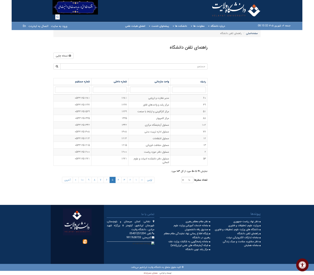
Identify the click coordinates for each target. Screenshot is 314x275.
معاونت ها (198, 26)
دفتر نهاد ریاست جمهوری (246, 221)
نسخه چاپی (62, 56)
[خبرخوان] (69, 241)
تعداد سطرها (201, 180)
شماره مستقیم (82, 82)
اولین (149, 180)
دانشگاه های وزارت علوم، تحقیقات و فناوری (237, 229)
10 (82, 180)
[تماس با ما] (80, 241)
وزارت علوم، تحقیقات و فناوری (243, 225)
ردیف (203, 82)
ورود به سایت (59, 26)
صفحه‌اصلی (252, 33)
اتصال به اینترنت (38, 26)
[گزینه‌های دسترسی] (302, 264)
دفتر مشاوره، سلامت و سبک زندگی (241, 241)
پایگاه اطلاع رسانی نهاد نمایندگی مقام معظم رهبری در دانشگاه (187, 235)
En (24, 26)
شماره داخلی (120, 82)
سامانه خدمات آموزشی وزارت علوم (191, 225)
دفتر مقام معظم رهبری (197, 221)
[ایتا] (85, 241)
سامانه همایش (251, 245)
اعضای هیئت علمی (135, 26)
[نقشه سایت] (75, 241)
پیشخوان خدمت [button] (160, 26)
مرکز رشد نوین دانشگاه (197, 249)
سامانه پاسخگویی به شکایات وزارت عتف (188, 241)
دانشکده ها (180, 26)
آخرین (67, 180)
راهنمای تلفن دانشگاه (248, 233)
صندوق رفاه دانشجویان (197, 229)
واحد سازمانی (161, 82)
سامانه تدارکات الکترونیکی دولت (242, 237)
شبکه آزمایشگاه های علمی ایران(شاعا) (190, 245)
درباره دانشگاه (217, 26)
